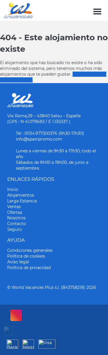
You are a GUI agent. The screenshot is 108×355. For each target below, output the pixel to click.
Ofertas (14, 212)
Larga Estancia (22, 201)
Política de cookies (26, 256)
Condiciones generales (30, 250)
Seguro (14, 229)
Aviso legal (18, 261)
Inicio (12, 189)
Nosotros (16, 217)
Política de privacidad (29, 267)
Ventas (14, 206)
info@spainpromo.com (39, 139)
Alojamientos (20, 195)
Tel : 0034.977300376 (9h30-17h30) (50, 133)
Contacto (16, 223)
